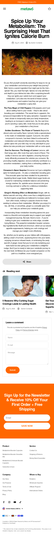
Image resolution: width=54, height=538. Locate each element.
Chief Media (12, 523)
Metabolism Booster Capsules (12, 450)
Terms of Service (28, 330)
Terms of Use (7, 487)
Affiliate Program (35, 487)
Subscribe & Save (8, 467)
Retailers (33, 479)
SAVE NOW (27, 426)
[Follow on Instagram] (9, 502)
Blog (4, 494)
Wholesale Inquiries (36, 483)
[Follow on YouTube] (15, 502)
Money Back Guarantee (37, 458)
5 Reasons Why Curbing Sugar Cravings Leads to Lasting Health (19, 302)
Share (28, 262)
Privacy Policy (7, 491)
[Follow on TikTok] (20, 502)
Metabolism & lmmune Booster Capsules (13, 462)
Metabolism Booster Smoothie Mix (12, 456)
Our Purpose (7, 483)
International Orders (36, 491)
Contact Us (33, 450)
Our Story (6, 479)
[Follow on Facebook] (4, 502)
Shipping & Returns (36, 454)
